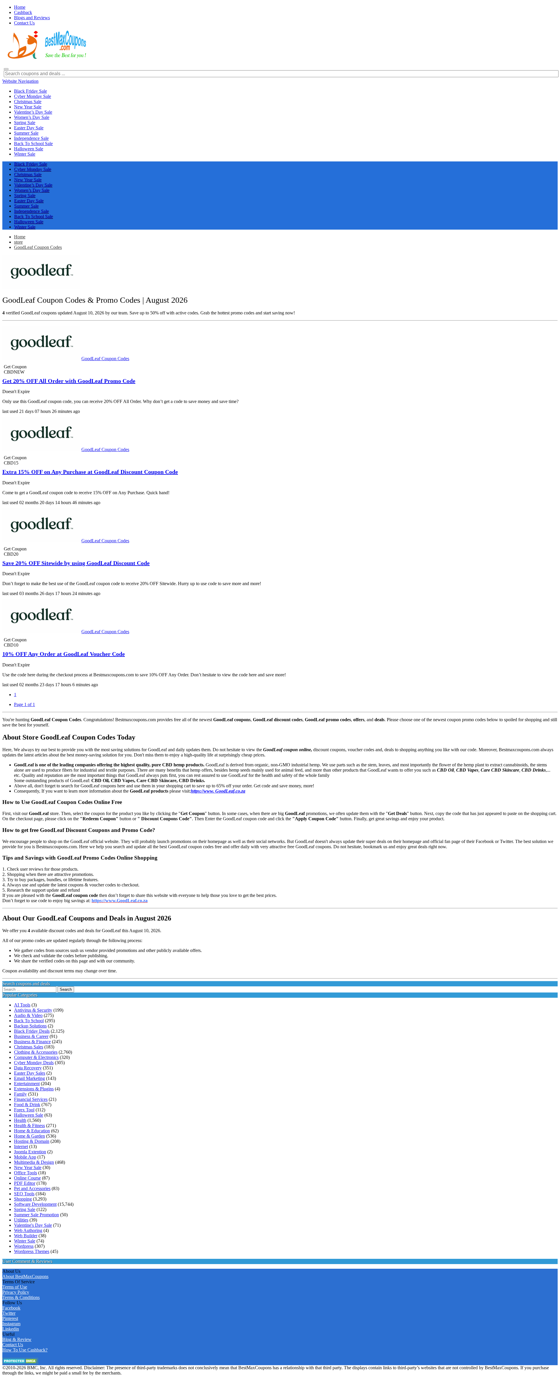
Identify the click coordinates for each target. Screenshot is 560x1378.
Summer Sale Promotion (36, 1214)
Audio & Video (28, 1015)
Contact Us (12, 1344)
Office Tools (25, 1172)
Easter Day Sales (29, 1073)
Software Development (35, 1204)
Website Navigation (20, 81)
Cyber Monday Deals (34, 1062)
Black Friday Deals (32, 1031)
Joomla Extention (30, 1151)
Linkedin (10, 1328)
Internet (21, 1146)
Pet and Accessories (32, 1188)
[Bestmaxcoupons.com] (46, 57)
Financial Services (31, 1099)
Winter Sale (24, 1240)
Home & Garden (29, 1136)
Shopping (23, 1198)
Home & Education (32, 1130)
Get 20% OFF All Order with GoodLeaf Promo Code (68, 381)
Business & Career (31, 1036)
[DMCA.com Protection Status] (20, 1362)
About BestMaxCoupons (25, 1276)
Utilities (21, 1219)
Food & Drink (27, 1104)
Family (20, 1094)
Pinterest (10, 1318)
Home (19, 236)
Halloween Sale (28, 1115)
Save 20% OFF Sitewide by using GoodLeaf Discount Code (76, 563)
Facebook (11, 1307)
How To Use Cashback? (25, 1349)
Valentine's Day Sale (33, 1225)
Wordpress (24, 1246)
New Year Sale (27, 1167)
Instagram (11, 1323)
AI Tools (22, 1004)
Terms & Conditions (21, 1297)
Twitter (8, 1313)
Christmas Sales (28, 1046)
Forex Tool (24, 1109)
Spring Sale (24, 1209)
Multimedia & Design (34, 1162)
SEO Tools (24, 1193)
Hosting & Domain (31, 1141)
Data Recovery (28, 1067)
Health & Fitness (29, 1125)
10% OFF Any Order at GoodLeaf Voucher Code (63, 654)
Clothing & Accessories (35, 1052)
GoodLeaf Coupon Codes (38, 247)
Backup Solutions (30, 1025)
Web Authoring (28, 1230)
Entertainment (27, 1083)
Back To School (29, 1020)
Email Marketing (29, 1078)
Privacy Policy (15, 1292)
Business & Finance (32, 1041)
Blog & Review (17, 1339)
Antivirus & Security (33, 1010)
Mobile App (25, 1157)
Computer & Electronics (36, 1057)
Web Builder (25, 1235)
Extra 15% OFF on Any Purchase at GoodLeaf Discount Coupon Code (90, 472)
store (18, 242)
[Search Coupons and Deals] (6, 69)
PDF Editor (24, 1183)
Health (20, 1120)
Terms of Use (14, 1286)
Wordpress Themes (31, 1251)
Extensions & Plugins (34, 1088)
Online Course (27, 1177)
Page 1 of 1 (24, 704)
